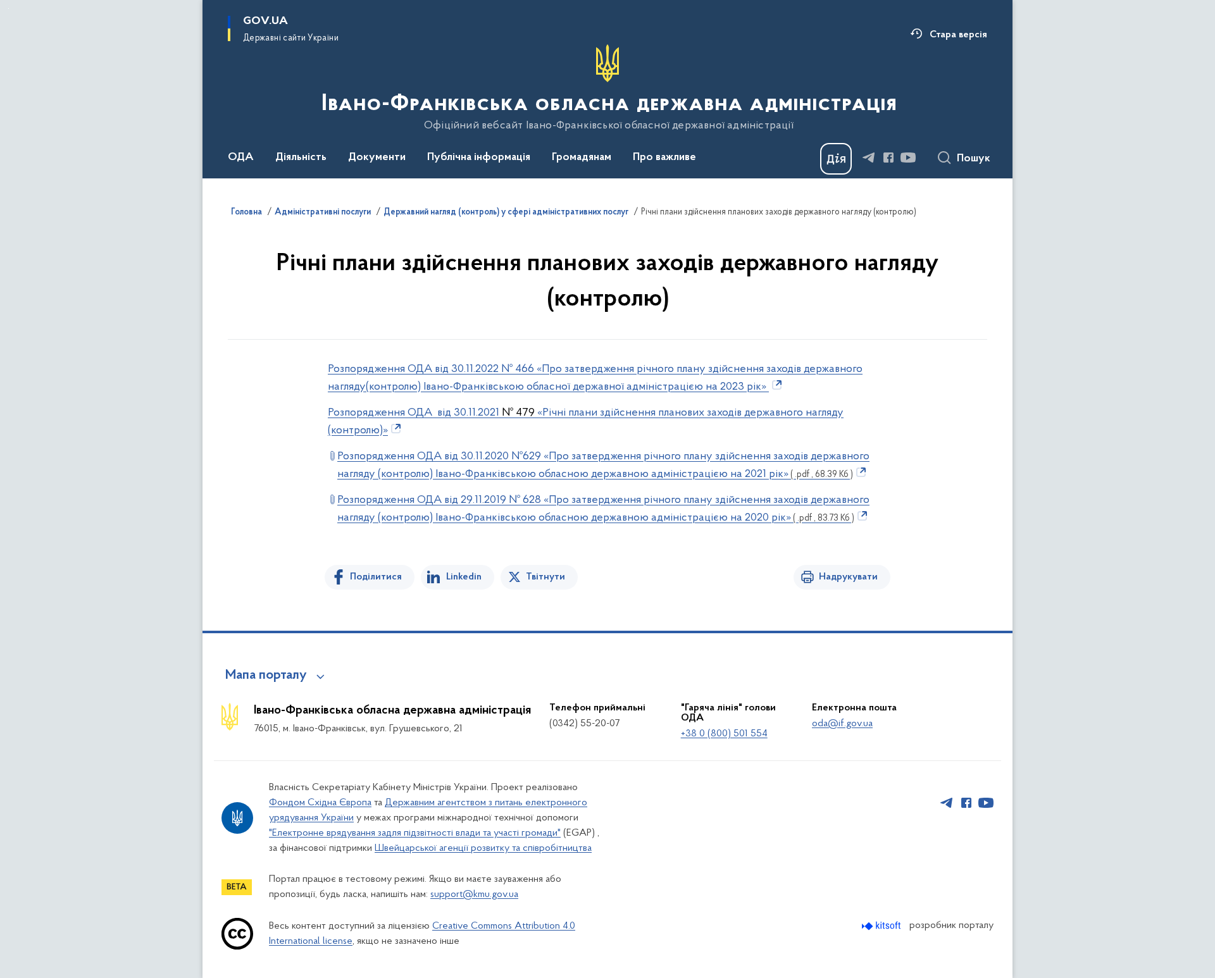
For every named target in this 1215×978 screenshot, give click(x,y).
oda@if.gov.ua (842, 724)
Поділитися (376, 577)
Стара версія (958, 35)
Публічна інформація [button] (478, 157)
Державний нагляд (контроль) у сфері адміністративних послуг (505, 212)
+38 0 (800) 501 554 (724, 734)
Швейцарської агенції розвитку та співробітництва (483, 848)
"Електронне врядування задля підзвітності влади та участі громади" (415, 833)
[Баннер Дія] (836, 159)
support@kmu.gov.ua (474, 894)
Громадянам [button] (581, 157)
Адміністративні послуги (323, 212)
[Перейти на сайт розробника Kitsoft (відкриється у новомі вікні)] (882, 926)
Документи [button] (377, 157)
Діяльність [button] (301, 157)
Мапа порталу (266, 676)
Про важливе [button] (664, 157)
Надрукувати (848, 577)
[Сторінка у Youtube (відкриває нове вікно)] (908, 157)
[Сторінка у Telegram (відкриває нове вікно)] (868, 157)
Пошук (973, 158)
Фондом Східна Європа (320, 803)
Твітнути (545, 577)
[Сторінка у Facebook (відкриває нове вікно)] (888, 157)
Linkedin (464, 577)
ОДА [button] (241, 157)
